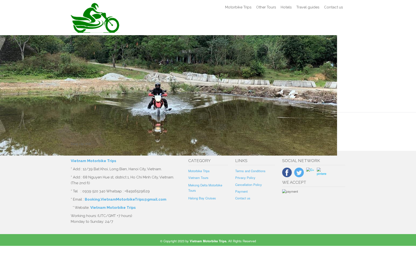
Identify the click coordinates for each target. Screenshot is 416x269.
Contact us (333, 7)
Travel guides (307, 7)
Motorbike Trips (238, 7)
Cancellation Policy (248, 184)
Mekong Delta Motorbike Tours (205, 188)
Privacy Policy (245, 177)
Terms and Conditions (250, 171)
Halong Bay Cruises (202, 198)
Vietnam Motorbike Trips (94, 161)
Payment (241, 191)
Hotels (286, 7)
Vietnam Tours (198, 177)
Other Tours (266, 7)
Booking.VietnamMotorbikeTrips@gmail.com (125, 199)
